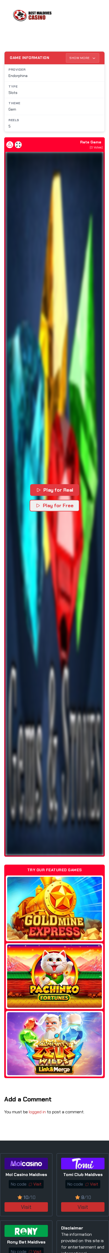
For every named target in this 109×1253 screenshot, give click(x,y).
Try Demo (55, 908)
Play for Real (58, 490)
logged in (37, 1112)
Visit (26, 1207)
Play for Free (58, 505)
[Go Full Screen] (18, 144)
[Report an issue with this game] (9, 144)
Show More (79, 58)
